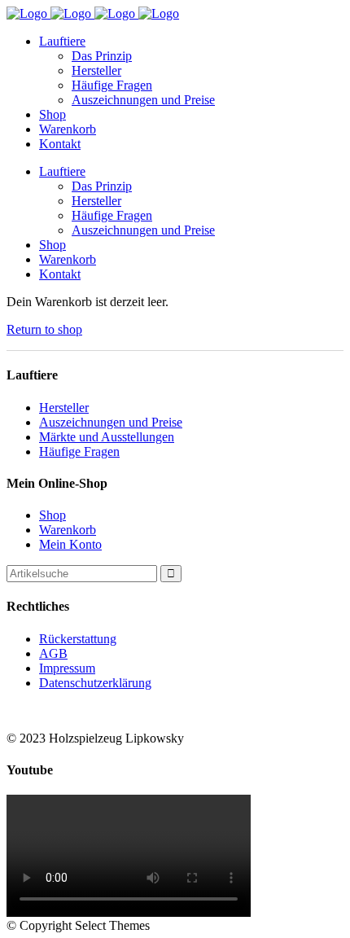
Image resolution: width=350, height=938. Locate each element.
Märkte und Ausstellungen (106, 437)
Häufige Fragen (79, 451)
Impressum (67, 668)
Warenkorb (67, 530)
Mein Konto (70, 544)
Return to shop (44, 329)
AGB (53, 653)
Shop (52, 515)
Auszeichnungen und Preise (110, 422)
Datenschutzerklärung (95, 683)
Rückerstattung (77, 639)
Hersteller (64, 407)
